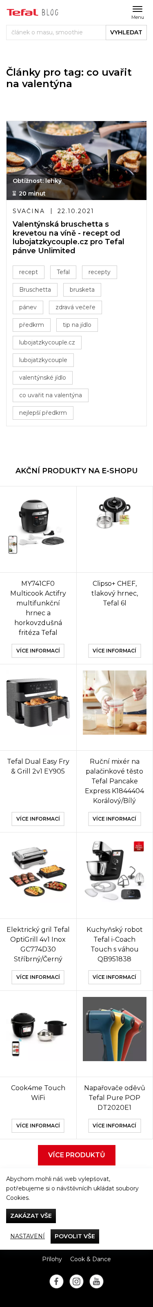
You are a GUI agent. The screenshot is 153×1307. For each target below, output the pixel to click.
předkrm (31, 324)
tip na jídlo (77, 324)
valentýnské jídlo (42, 377)
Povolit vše (75, 1236)
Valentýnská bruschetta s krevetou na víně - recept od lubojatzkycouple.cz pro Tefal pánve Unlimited (68, 237)
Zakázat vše (31, 1215)
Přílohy (52, 1259)
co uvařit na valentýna (50, 395)
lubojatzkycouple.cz (47, 342)
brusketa (82, 289)
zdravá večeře (75, 307)
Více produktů (76, 1155)
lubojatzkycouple (43, 360)
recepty (100, 272)
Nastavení (27, 1236)
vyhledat (126, 32)
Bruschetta (35, 289)
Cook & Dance (90, 1259)
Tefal (63, 272)
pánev (28, 307)
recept (28, 272)
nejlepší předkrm (43, 412)
